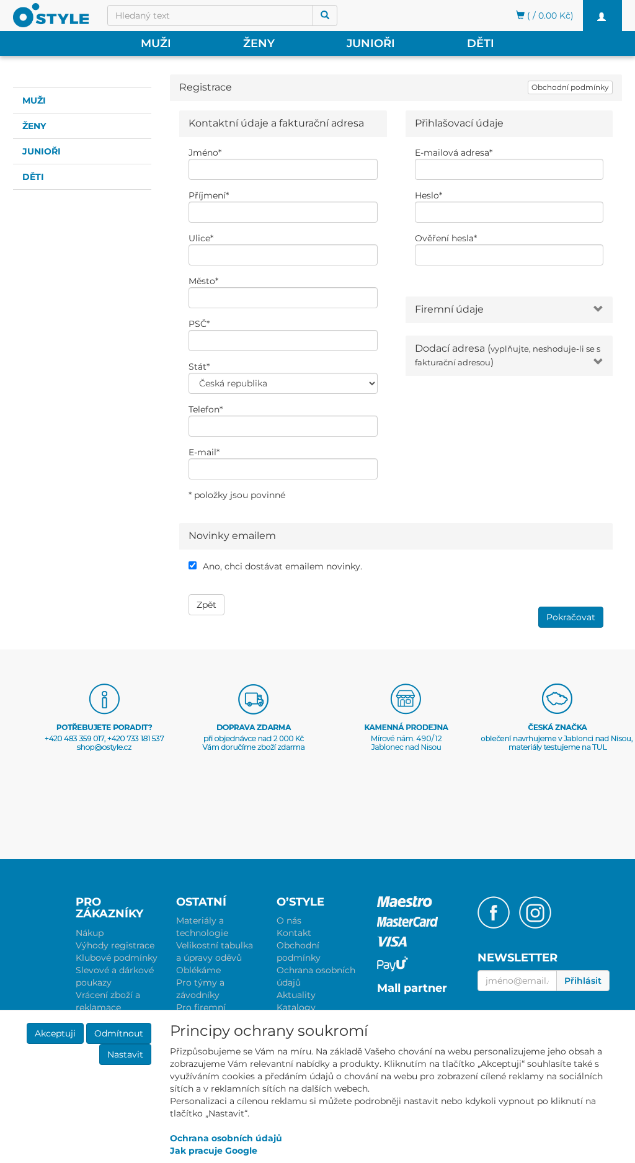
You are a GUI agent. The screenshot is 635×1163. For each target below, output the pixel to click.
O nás (289, 920)
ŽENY (259, 43)
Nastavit (125, 1054)
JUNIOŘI (371, 43)
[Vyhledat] (325, 15)
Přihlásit (583, 980)
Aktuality (296, 994)
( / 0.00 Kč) (549, 15)
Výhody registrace (115, 945)
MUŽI (156, 43)
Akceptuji (55, 1033)
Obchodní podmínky (570, 87)
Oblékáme (198, 970)
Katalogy (296, 1007)
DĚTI (480, 43)
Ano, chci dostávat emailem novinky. (282, 566)
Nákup (90, 932)
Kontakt (294, 932)
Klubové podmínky (117, 957)
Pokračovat (570, 617)
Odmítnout (118, 1033)
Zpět (206, 604)
